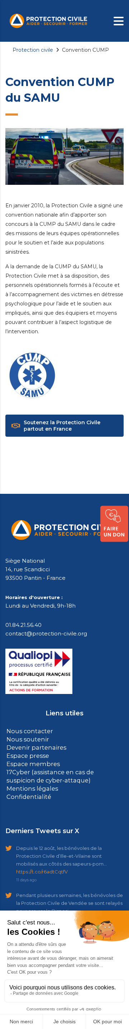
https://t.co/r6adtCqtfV (42, 868)
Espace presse (26, 754)
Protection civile (33, 50)
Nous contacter (27, 731)
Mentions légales (29, 785)
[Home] (48, 20)
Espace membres (30, 762)
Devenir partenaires (33, 746)
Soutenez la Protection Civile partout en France (62, 425)
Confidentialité (26, 793)
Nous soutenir (25, 738)
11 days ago (26, 876)
